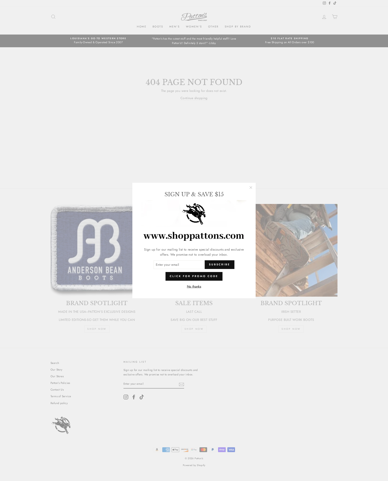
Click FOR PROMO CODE (194, 276)
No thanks (194, 286)
